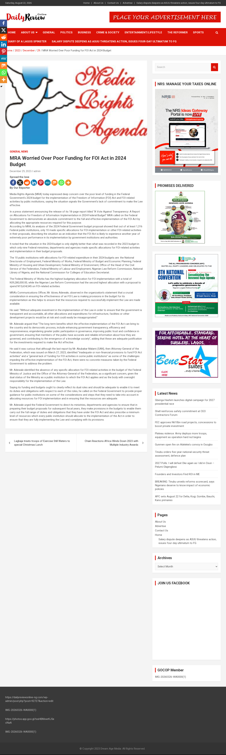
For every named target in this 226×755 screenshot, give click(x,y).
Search (214, 67)
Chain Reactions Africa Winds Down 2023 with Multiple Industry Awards (111, 442)
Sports (198, 32)
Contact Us (113, 3)
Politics (66, 32)
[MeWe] (47, 182)
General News (19, 151)
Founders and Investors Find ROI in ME (177, 474)
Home (86, 3)
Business (84, 32)
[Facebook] (13, 182)
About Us (98, 3)
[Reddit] (27, 182)
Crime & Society (107, 32)
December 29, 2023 (20, 171)
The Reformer (177, 32)
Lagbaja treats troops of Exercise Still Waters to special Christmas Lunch (42, 442)
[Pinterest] (41, 182)
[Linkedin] (34, 182)
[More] (68, 182)
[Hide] (1, 86)
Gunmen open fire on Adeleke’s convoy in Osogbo (184, 444)
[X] (20, 182)
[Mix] (54, 182)
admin (37, 171)
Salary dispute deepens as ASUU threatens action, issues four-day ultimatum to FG (178, 3)
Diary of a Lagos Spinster (27, 41)
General (49, 32)
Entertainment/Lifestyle (143, 32)
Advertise (127, 3)
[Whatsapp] (61, 182)
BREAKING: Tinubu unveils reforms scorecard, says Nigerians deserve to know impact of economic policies (184, 485)
